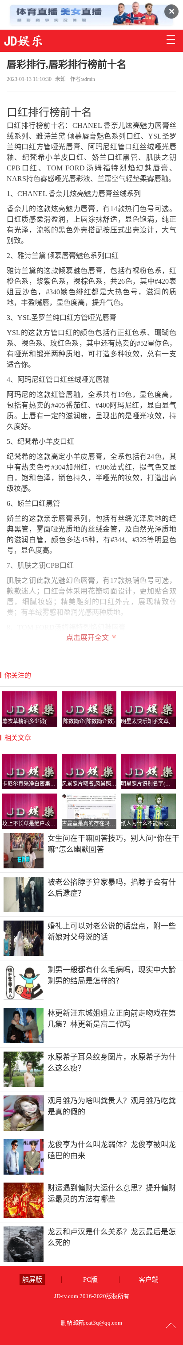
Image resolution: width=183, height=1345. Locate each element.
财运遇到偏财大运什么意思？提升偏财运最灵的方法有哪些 (112, 1194)
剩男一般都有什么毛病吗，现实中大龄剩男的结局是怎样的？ (112, 976)
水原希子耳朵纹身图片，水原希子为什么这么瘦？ (112, 1063)
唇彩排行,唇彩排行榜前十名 (67, 64)
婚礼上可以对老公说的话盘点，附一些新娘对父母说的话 (112, 932)
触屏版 (32, 1279)
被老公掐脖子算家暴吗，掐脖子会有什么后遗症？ (112, 888)
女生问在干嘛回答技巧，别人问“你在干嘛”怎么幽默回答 (113, 844)
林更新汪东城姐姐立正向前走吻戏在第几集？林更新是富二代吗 (112, 1019)
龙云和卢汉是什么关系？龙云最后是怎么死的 (112, 1238)
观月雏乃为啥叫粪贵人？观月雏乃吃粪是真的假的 (112, 1107)
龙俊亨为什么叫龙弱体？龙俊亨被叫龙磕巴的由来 (112, 1150)
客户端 (149, 1279)
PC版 (90, 1279)
